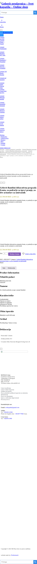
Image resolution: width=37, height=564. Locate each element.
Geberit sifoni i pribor (2, 117)
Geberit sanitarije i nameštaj (13, 149)
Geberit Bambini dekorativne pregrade (16, 151)
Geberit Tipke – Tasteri (2, 42)
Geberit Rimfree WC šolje (2, 53)
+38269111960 (7, 418)
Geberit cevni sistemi (2, 123)
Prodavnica (4, 136)
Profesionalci (14, 555)
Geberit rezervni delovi (2, 130)
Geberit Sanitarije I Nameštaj (3, 60)
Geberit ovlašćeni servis (5, 148)
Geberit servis (4, 138)
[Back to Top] (1, 349)
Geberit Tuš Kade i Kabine (3, 73)
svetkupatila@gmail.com (12, 407)
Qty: (1, 253)
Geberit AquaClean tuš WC (3, 91)
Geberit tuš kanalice (3, 78)
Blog (2, 141)
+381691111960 (8, 412)
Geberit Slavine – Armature (2, 66)
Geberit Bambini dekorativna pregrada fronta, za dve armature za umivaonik (16, 152)
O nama (3, 145)
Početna (2, 135)
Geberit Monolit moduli (2, 97)
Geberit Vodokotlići (3, 48)
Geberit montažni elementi (2, 104)
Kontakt (3, 143)
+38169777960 (19, 414)
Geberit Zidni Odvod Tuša (2, 85)
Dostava (3, 140)
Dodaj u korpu (14, 254)
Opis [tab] (4, 268)
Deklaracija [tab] (11, 268)
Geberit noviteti (2, 38)
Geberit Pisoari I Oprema (2, 110)
